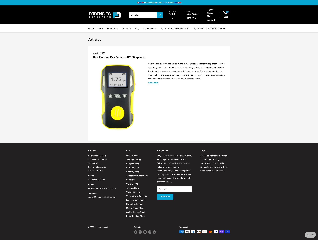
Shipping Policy (133, 164)
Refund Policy (132, 168)
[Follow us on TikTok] (149, 232)
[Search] (160, 15)
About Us (127, 28)
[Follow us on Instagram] (140, 232)
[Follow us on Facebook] (135, 232)
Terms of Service (133, 160)
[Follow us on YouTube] (145, 232)
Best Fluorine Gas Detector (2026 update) (119, 57)
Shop (100, 28)
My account (211, 18)
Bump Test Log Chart (135, 216)
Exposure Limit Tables (135, 200)
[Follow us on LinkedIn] (154, 232)
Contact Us (148, 28)
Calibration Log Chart (135, 212)
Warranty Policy (133, 172)
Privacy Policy (132, 155)
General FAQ (132, 184)
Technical (111, 28)
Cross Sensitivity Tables (136, 196)
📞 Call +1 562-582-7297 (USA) (175, 28)
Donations (130, 180)
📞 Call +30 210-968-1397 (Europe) (209, 28)
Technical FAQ (132, 188)
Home (91, 28)
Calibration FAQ (133, 192)
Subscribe (165, 196)
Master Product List (134, 208)
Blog (137, 28)
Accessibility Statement (137, 176)
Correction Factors (134, 204)
